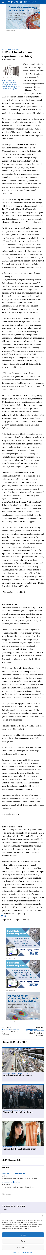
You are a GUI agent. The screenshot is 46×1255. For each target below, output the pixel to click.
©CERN (4, 1210)
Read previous (7, 1027)
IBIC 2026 (5, 1176)
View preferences (23, 1247)
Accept (23, 1235)
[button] (43, 1216)
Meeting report (20, 1110)
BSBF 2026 (6, 1184)
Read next (40, 1027)
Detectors (6, 49)
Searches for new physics (31, 1030)
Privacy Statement (27, 1252)
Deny (23, 1241)
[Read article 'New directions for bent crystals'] (23, 1060)
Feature (15, 49)
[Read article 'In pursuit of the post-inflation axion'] (23, 1133)
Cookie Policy (17, 1252)
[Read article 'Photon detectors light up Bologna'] (23, 1097)
